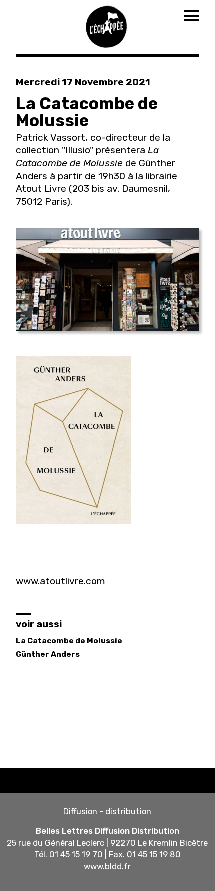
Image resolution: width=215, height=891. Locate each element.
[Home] (107, 25)
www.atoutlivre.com (61, 581)
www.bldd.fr (107, 866)
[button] (107, 279)
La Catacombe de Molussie (69, 640)
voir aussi (39, 624)
